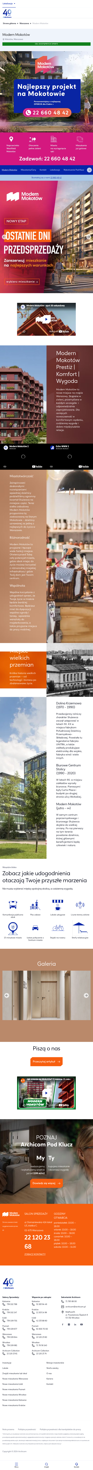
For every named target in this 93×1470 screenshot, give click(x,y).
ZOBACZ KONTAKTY (35, 1254)
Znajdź (46, 1467)
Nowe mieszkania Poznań (13, 1390)
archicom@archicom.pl (76, 1307)
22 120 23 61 (12, 1354)
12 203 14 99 (41, 1313)
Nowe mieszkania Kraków (13, 1406)
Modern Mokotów (9, 170)
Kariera (49, 1379)
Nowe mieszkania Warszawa (15, 1379)
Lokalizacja (55, 170)
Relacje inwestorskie (55, 1363)
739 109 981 (12, 1346)
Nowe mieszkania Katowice (14, 1400)
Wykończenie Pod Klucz (74, 170)
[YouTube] (81, 1325)
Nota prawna (8, 1430)
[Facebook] (62, 1325)
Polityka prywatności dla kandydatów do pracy (60, 1430)
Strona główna (9, 24)
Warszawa (24, 24)
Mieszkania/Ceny (28, 170)
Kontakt (43, 170)
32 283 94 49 (41, 1304)
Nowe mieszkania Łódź (12, 1384)
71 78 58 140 (41, 1346)
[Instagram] (68, 1325)
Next (88, 236)
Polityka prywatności (27, 1430)
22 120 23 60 (41, 1337)
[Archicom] (46, 13)
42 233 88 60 (41, 1321)
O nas (49, 1374)
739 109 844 (12, 1337)
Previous (4, 236)
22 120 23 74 (41, 1354)
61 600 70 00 (42, 1329)
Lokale (5, 1368)
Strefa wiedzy (52, 1368)
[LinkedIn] (75, 1325)
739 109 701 (12, 1321)
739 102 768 (12, 1304)
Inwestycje (6, 1363)
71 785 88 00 (71, 1302)
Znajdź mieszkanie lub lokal (14, 1374)
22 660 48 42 (56, 178)
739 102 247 (12, 1313)
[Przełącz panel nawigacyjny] (16, 1464)
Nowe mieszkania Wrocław (14, 1395)
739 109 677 (12, 1329)
